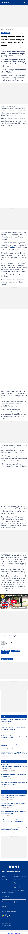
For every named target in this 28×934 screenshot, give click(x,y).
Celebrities (3, 748)
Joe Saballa (17, 47)
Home (2, 29)
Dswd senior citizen (6, 659)
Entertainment (10, 29)
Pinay (13, 247)
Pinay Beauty (5, 653)
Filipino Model (16, 650)
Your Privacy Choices (15, 933)
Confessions (3, 723)
